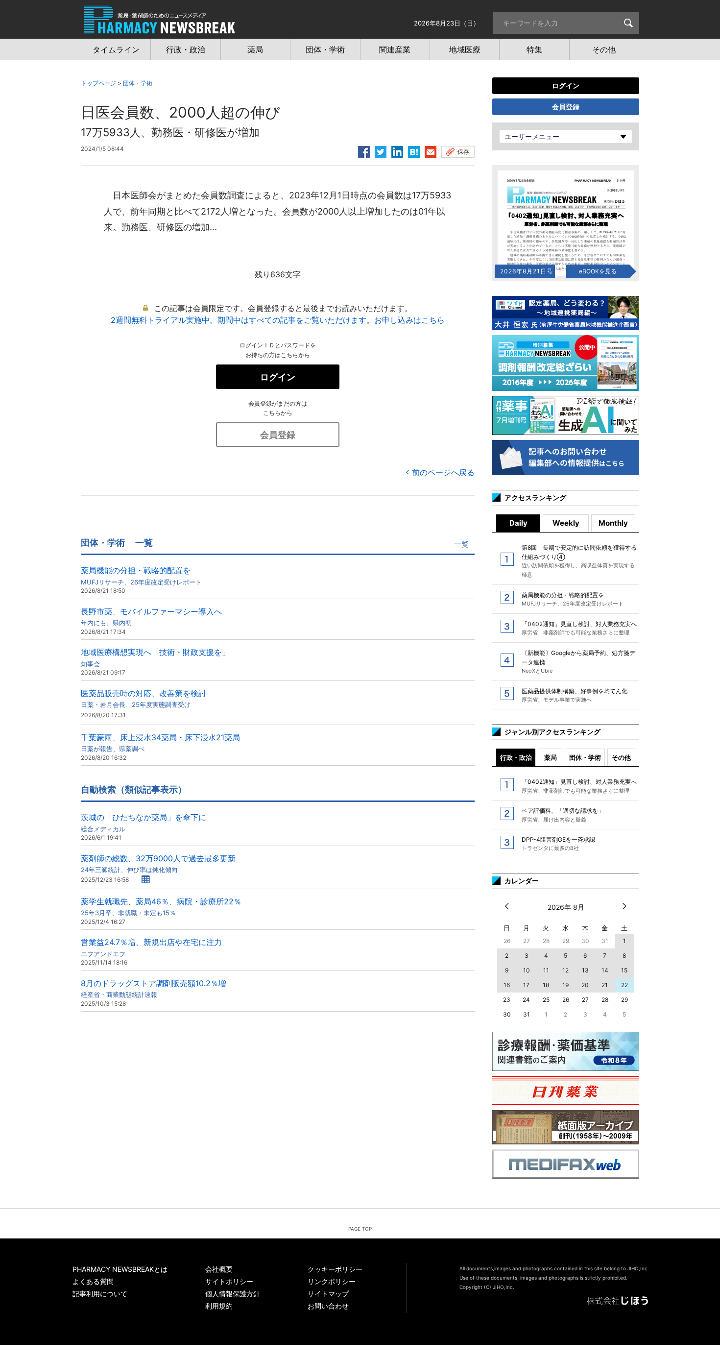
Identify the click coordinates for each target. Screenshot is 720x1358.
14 (604, 970)
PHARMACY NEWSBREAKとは (120, 1269)
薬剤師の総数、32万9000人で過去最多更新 (158, 863)
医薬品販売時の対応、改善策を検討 (143, 698)
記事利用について (99, 1293)
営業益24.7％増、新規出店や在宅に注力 (151, 947)
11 (546, 970)
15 (624, 970)
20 (585, 985)
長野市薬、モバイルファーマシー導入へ (151, 616)
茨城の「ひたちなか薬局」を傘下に (143, 822)
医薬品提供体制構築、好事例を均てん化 (574, 695)
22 (624, 985)
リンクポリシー (332, 1281)
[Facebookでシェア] (364, 150)
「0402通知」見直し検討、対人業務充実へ (579, 628)
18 (546, 985)
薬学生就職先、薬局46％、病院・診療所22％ (161, 907)
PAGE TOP (360, 1229)
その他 (621, 757)
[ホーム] (160, 28)
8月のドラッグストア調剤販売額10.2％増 (153, 988)
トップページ (98, 83)
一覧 (461, 544)
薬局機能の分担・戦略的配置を (141, 575)
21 (604, 985)
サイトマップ (328, 1293)
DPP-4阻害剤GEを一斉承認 (558, 843)
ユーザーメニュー (531, 136)
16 (507, 985)
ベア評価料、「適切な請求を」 (563, 815)
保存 (463, 151)
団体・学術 (137, 83)
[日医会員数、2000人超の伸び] (414, 150)
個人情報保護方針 (232, 1293)
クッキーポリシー (335, 1269)
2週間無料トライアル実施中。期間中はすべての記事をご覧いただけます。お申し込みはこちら (278, 320)
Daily (518, 523)
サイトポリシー (229, 1281)
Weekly (565, 523)
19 (565, 985)
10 (526, 970)
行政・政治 (516, 757)
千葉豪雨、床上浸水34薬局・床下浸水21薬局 (160, 742)
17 (526, 985)
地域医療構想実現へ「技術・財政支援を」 (155, 657)
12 (565, 970)
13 (585, 970)
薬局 (550, 757)
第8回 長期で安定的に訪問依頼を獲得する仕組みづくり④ (579, 561)
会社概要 (219, 1269)
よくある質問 (93, 1281)
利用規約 (219, 1306)
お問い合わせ (328, 1306)
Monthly (613, 523)
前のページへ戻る (443, 472)
